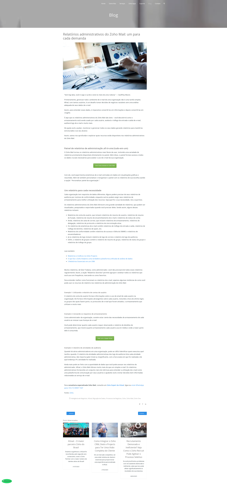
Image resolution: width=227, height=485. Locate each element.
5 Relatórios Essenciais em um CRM (81, 261)
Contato (157, 4)
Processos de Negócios (114, 398)
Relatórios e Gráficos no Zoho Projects (82, 256)
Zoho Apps (132, 4)
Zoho (71, 393)
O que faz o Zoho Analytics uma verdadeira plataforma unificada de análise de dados (100, 259)
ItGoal (90, 398)
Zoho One (137, 398)
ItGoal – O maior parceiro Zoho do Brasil (76, 444)
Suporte (142, 4)
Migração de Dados (99, 398)
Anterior (71, 413)
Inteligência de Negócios (79, 398)
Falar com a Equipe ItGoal (104, 338)
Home (103, 4)
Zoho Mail (130, 398)
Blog (149, 4)
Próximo (142, 413)
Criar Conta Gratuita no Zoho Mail (105, 165)
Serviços (122, 4)
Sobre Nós (112, 4)
